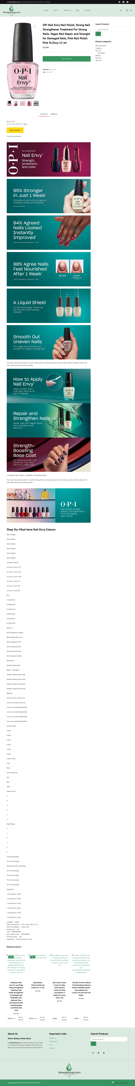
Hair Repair (101, 53)
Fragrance (98, 48)
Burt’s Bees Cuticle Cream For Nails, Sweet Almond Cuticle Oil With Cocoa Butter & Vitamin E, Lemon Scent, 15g (59, 990)
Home (46, 10)
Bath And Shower (100, 46)
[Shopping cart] (127, 10)
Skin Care (98, 60)
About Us (67, 10)
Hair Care (98, 51)
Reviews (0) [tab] (54, 114)
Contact (87, 10)
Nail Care (53, 69)
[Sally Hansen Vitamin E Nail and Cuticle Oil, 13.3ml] (37, 966)
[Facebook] (119, 2)
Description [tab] (43, 114)
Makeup (97, 55)
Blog (78, 10)
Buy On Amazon (67, 59)
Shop (55, 10)
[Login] (121, 10)
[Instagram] (127, 2)
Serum (21, 637)
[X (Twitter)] (123, 2)
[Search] (131, 10)
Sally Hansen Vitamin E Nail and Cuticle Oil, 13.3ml (38, 985)
